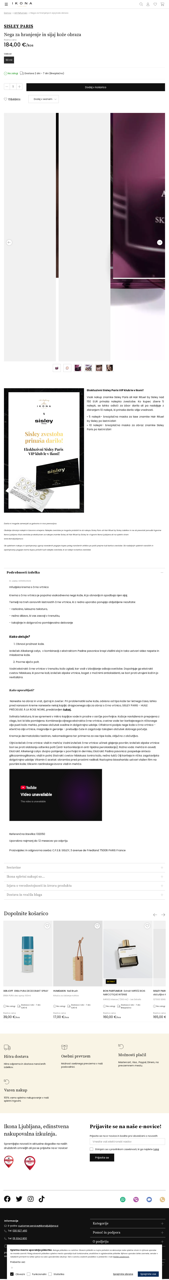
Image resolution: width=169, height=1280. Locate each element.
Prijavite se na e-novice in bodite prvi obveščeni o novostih (124, 1136)
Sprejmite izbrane (123, 1274)
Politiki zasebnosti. (121, 1257)
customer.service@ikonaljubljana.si (38, 1225)
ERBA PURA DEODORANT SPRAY (25, 991)
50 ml (9, 60)
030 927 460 (20, 1230)
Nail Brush (65, 991)
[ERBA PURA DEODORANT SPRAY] (28, 953)
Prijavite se (102, 1158)
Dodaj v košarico (95, 87)
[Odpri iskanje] (141, 4)
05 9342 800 (20, 1238)
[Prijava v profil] (148, 4)
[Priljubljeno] (47, 926)
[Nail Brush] (78, 953)
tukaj (156, 1149)
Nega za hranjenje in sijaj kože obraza (49, 13)
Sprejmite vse (148, 1274)
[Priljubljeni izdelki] (155, 4)
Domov (7, 13)
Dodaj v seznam (43, 99)
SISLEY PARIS (18, 26)
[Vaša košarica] (162, 4)
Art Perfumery (20, 13)
